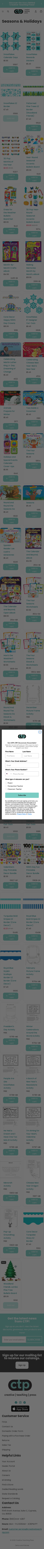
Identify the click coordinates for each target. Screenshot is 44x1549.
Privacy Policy (21, 814)
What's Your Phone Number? (16, 770)
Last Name (26, 751)
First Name (9, 751)
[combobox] (8, 773)
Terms (30, 814)
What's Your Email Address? (16, 761)
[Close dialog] (40, 732)
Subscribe (22, 795)
